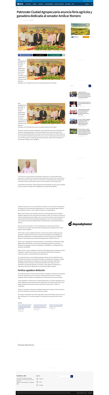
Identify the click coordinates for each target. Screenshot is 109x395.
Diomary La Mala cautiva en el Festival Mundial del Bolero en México (84, 103)
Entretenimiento (49, 4)
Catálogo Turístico (59, 4)
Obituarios (67, 4)
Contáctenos (90, 392)
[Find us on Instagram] (20, 1)
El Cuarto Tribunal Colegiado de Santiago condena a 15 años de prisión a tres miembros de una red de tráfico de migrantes (84, 122)
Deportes (40, 4)
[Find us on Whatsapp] (21, 1)
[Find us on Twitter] (18, 1)
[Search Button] (91, 4)
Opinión (34, 4)
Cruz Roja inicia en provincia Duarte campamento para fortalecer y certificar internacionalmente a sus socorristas (84, 112)
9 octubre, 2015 (25, 20)
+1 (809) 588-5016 (24, 382)
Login (87, 4)
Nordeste (31, 20)
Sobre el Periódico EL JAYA (87, 1)
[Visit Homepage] (20, 4)
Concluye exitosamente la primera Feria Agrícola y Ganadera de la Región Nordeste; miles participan (40, 306)
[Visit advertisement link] (80, 31)
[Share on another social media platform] (63, 55)
